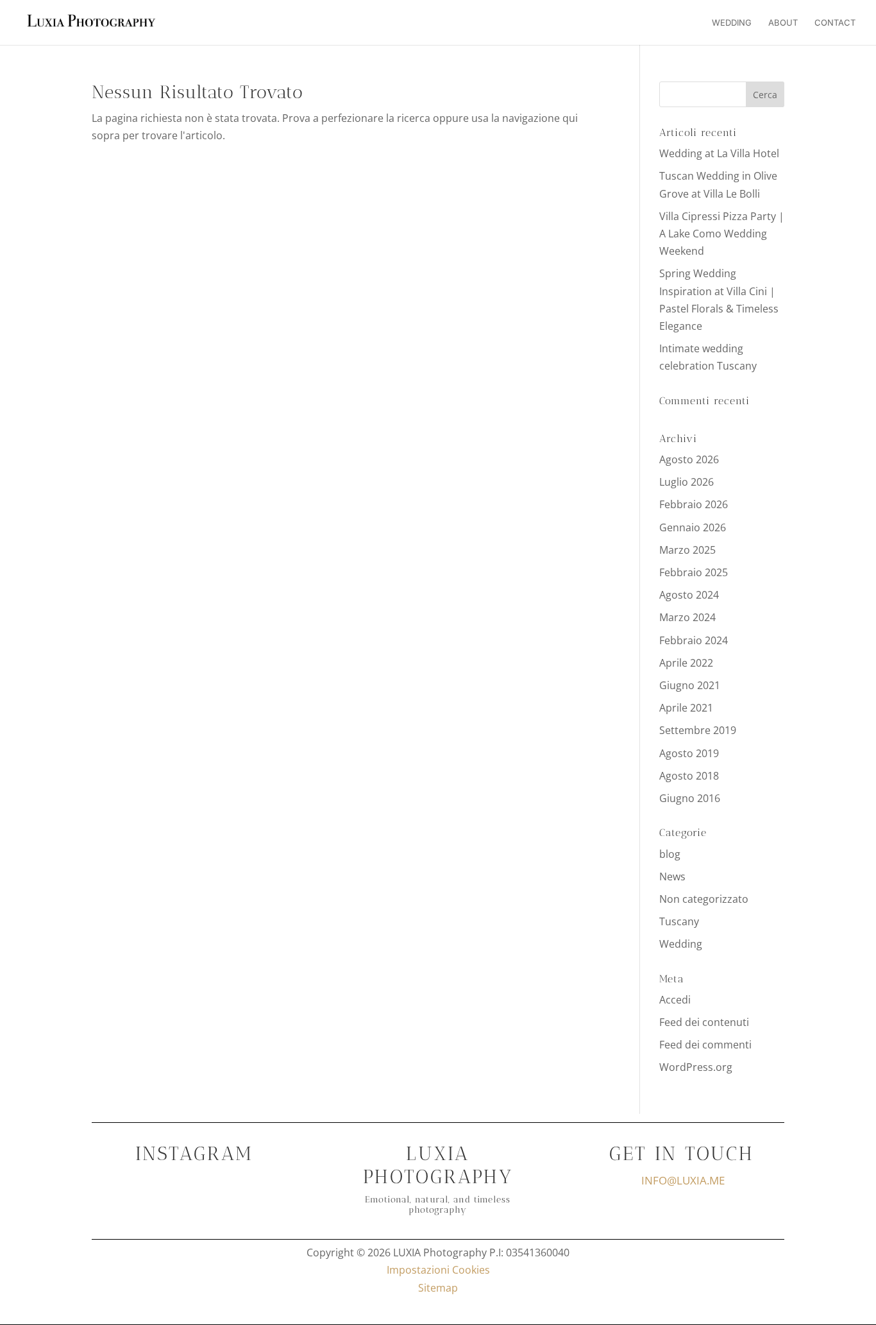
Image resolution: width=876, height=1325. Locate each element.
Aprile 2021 (686, 708)
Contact (834, 23)
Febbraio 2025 (693, 572)
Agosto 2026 (689, 459)
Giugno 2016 (689, 798)
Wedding (732, 23)
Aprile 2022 (686, 663)
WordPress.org (695, 1067)
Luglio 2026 (686, 482)
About (783, 23)
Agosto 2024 (689, 595)
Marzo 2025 (687, 550)
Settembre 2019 (697, 730)
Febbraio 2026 (693, 504)
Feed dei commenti (705, 1045)
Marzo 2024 (687, 617)
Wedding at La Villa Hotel (719, 153)
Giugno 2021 (689, 685)
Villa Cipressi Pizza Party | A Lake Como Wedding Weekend (721, 233)
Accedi (675, 1000)
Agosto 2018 (689, 776)
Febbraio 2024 (693, 640)
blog (669, 854)
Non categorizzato (703, 899)
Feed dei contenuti (704, 1022)
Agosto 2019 (689, 753)
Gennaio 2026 (692, 527)
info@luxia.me (683, 1180)
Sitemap (438, 1288)
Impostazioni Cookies (438, 1270)
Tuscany (679, 921)
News (672, 876)
